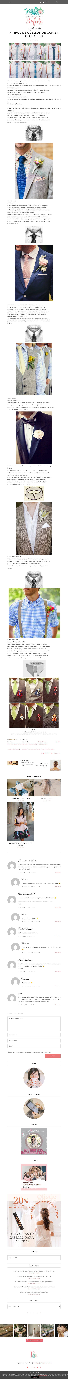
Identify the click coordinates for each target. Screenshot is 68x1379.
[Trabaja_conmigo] (34, 1118)
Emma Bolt (12, 739)
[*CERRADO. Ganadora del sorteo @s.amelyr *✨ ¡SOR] (61, 1330)
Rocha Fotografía (26, 929)
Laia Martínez (25, 960)
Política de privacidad (45, 1363)
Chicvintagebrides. (42, 744)
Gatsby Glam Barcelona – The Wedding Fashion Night (27, 764)
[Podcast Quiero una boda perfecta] (34, 1154)
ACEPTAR (35, 1377)
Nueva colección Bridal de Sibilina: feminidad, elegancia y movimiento (34, 1281)
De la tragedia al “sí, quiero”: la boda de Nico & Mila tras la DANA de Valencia (34, 1271)
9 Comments (56, 753)
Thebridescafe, (15, 744)
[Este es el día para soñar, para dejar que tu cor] (20, 1330)
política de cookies (42, 1375)
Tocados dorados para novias (41, 766)
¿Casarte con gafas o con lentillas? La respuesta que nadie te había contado (34, 1287)
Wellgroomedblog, (32, 744)
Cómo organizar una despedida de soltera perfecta (34, 1292)
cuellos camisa (32, 749)
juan (20, 993)
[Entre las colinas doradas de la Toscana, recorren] (6, 1330)
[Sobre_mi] (34, 1088)
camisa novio (11, 749)
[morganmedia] (34, 1358)
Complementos (34, 28)
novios (39, 749)
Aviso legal (36, 1363)
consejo (18, 749)
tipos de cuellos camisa (48, 749)
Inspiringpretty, (23, 744)
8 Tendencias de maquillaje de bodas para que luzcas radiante (34, 1276)
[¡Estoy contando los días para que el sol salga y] (47, 1330)
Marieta (25, 879)
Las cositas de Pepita (28, 860)
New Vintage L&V (27, 894)
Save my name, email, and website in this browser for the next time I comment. (30, 1052)
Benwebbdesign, (42, 742)
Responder (58, 872)
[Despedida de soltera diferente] (34, 1190)
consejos (24, 749)
